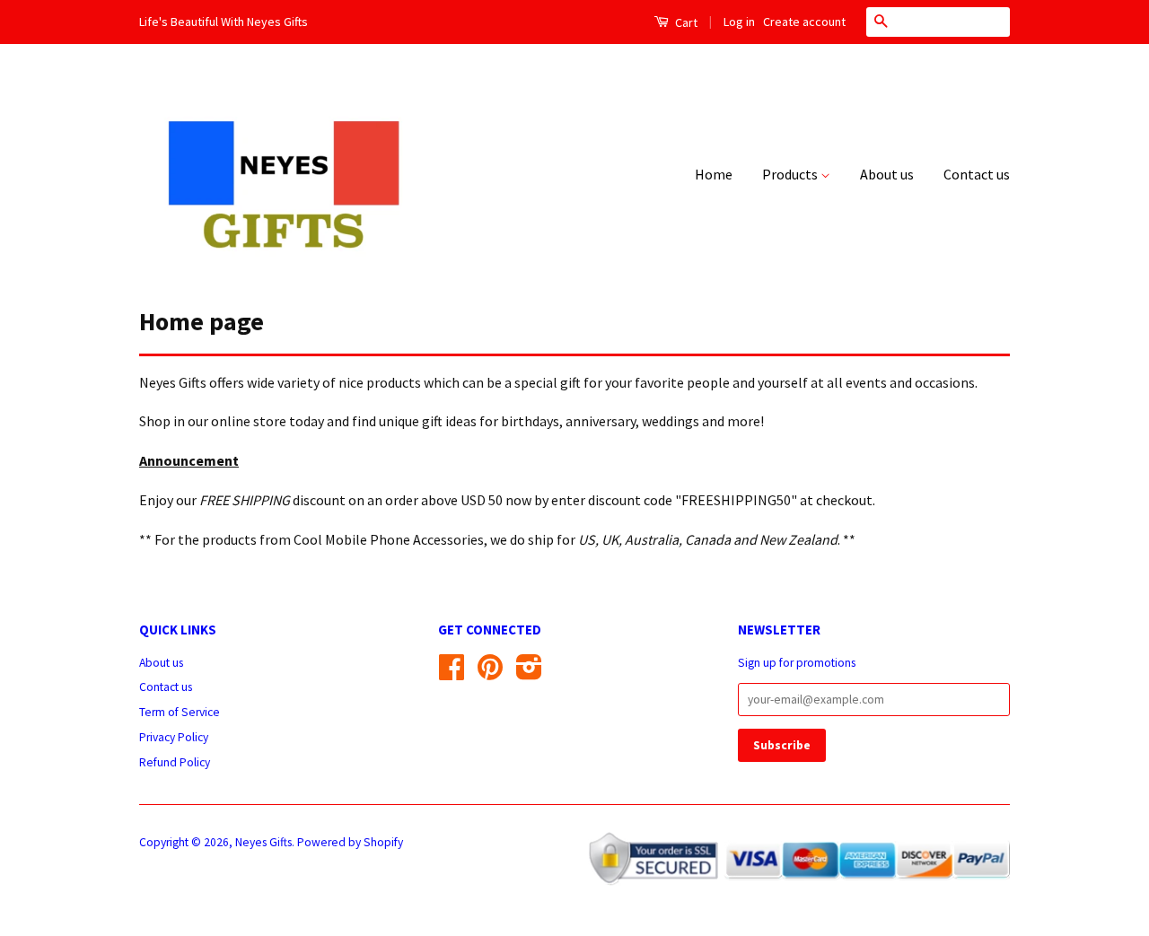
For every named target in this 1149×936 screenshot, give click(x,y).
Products (791, 174)
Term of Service (179, 712)
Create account (804, 21)
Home (713, 174)
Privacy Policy (173, 737)
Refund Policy (174, 762)
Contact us (976, 174)
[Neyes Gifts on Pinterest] (490, 673)
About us (887, 174)
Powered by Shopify (350, 842)
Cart (684, 22)
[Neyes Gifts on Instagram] (529, 673)
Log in (739, 21)
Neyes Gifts (263, 842)
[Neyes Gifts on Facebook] (451, 673)
